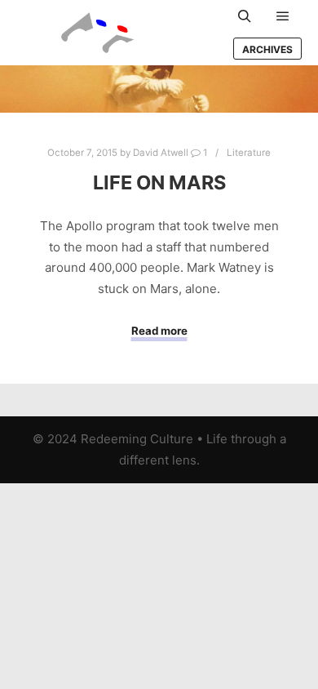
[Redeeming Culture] (97, 32)
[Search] (244, 16)
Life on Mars (159, 182)
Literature (249, 152)
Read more (159, 330)
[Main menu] (283, 16)
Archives (267, 49)
